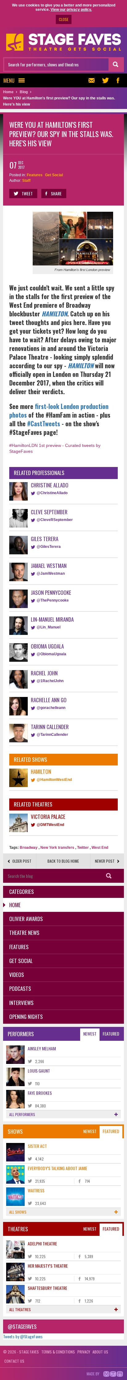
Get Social (54, 175)
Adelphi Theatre (42, 1243)
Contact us (14, 1361)
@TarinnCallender (52, 734)
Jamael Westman (49, 565)
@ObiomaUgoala (51, 654)
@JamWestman (51, 573)
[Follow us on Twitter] (105, 80)
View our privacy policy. (71, 9)
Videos (16, 974)
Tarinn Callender (50, 727)
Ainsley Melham (42, 1048)
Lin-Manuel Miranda (52, 619)
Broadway (29, 847)
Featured (111, 1033)
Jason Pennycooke (51, 592)
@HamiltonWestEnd (54, 780)
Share (56, 193)
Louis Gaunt (39, 1070)
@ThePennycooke (53, 600)
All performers (22, 1114)
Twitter (83, 847)
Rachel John (44, 673)
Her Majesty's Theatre (48, 1265)
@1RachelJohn (50, 681)
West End (100, 847)
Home (15, 905)
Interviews (21, 1003)
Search (109, 876)
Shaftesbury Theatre (47, 1288)
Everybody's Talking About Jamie (57, 1168)
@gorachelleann (51, 708)
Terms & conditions (58, 1351)
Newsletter (93, 80)
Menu (8, 80)
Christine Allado (49, 485)
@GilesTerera (49, 546)
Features (35, 175)
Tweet (27, 193)
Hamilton (41, 771)
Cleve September (49, 512)
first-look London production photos (59, 410)
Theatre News (24, 932)
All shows (18, 1212)
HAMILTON (54, 313)
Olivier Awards (26, 919)
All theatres (20, 1309)
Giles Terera (44, 539)
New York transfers (57, 847)
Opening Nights (26, 1016)
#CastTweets (43, 423)
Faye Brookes (40, 1093)
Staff (26, 180)
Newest (89, 1033)
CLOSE (63, 19)
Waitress (36, 1190)
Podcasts (20, 988)
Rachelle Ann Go (49, 700)
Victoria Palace (48, 816)
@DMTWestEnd (50, 825)
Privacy (83, 1351)
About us (100, 1351)
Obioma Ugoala (47, 646)
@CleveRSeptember (55, 520)
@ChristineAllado (52, 493)
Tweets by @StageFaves (23, 1336)
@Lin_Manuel (48, 627)
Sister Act (37, 1146)
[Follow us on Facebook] (118, 80)
